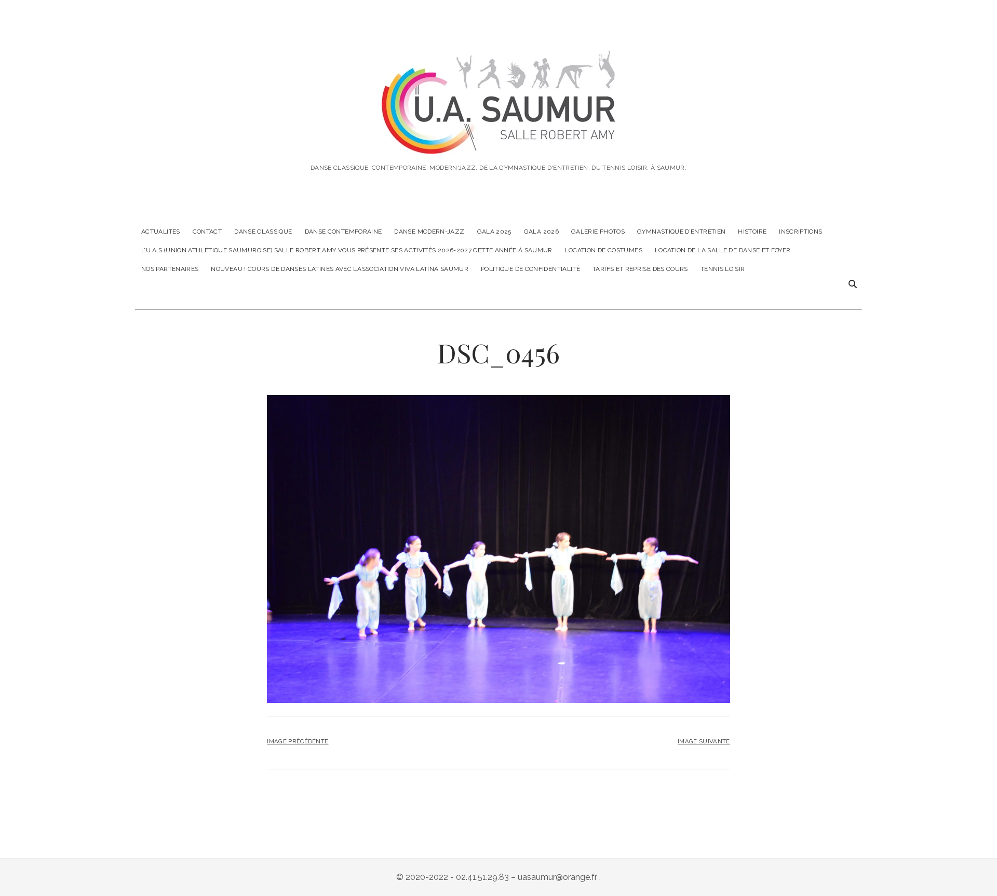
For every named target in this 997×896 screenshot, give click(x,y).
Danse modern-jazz (429, 231)
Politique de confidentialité (530, 269)
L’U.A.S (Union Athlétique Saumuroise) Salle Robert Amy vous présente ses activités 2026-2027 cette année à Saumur (347, 250)
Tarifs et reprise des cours (640, 269)
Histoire (752, 231)
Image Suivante (704, 741)
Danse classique (263, 231)
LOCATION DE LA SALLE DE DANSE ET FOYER (723, 250)
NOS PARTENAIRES (169, 269)
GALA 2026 (541, 231)
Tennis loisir (722, 269)
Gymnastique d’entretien (681, 231)
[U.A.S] (498, 139)
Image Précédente (297, 741)
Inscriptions (800, 231)
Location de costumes (603, 250)
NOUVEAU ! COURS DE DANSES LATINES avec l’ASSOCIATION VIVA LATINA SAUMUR (339, 269)
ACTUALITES (160, 231)
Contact (207, 231)
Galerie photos (598, 231)
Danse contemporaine (343, 231)
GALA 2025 (494, 231)
